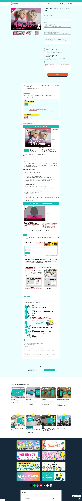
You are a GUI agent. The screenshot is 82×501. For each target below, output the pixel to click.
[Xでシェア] (49, 15)
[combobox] (55, 4)
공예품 (39, 3)
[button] (39, 27)
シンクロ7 (59, 426)
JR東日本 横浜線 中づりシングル (17, 400)
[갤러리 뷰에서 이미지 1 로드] (16, 33)
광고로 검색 (24, 3)
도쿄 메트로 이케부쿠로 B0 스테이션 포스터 (17, 429)
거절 (53, 498)
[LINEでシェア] (51, 15)
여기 (32, 200)
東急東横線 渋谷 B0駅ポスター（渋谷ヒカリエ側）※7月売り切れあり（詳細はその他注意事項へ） (48, 429)
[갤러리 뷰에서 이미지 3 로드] (29, 33)
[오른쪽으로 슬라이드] (40, 34)
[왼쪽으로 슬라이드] (12, 34)
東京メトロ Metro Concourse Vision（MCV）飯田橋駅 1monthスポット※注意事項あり (33, 401)
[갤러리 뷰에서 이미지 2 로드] (22, 33)
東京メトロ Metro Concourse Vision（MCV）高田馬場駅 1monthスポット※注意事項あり (48, 401)
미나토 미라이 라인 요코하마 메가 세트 (33, 430)
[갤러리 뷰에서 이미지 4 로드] (36, 33)
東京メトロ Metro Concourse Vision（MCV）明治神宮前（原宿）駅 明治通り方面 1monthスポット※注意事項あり (64, 402)
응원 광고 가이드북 (32, 3)
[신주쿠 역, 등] (60, 3)
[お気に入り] (66, 3)
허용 (40, 498)
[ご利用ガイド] (64, 3)
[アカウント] (68, 3)
